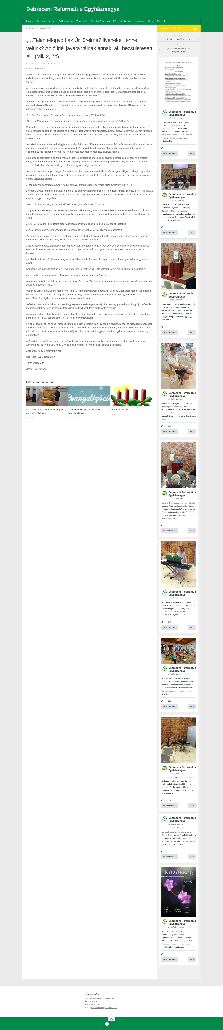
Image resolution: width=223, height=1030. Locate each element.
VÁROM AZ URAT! (120, 409)
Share (192, 153)
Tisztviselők (81, 21)
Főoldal (29, 21)
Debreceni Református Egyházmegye (72, 9)
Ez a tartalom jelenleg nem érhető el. (177, 832)
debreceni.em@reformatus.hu (104, 1007)
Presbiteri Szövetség (100, 21)
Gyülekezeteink (66, 21)
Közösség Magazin (122, 21)
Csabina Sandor (37, 63)
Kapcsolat (161, 21)
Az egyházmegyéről (46, 21)
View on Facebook (169, 153)
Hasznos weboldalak (144, 21)
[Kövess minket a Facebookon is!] (195, 28)
